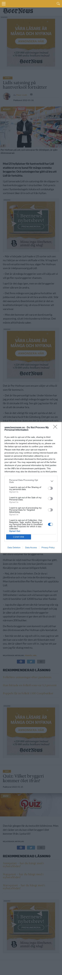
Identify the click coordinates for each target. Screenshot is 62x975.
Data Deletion (14, 547)
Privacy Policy (48, 547)
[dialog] (31, 487)
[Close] (56, 428)
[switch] (50, 488)
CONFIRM (18, 537)
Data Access (31, 547)
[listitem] (31, 481)
